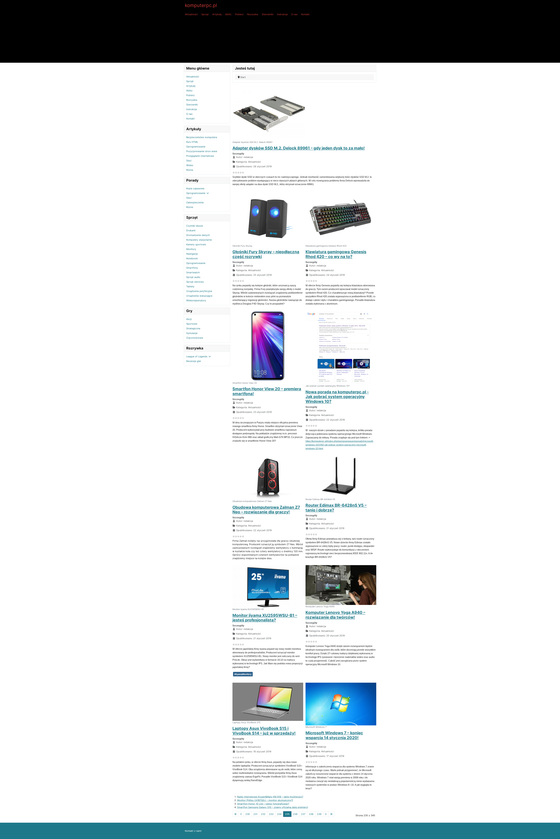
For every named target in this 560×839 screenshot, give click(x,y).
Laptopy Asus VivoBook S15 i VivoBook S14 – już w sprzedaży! (264, 731)
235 (287, 814)
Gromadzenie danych (198, 235)
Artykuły (217, 14)
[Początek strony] (555, 834)
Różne (189, 169)
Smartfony (192, 267)
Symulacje (191, 333)
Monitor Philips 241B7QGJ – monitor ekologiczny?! (265, 800)
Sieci (188, 160)
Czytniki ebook (194, 225)
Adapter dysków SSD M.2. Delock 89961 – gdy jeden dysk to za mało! (298, 148)
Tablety (190, 286)
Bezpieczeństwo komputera (201, 137)
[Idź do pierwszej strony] (235, 814)
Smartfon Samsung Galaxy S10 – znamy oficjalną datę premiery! (272, 807)
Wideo (189, 165)
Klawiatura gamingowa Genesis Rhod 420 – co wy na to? (336, 254)
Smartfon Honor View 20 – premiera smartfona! (266, 391)
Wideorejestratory (196, 300)
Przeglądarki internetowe (200, 155)
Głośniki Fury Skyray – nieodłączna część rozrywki (265, 254)
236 (295, 814)
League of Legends (196, 356)
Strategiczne (193, 328)
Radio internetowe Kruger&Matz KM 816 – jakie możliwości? (270, 796)
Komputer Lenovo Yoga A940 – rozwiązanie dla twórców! (335, 615)
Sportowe (191, 323)
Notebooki (192, 258)
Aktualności (191, 14)
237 (303, 814)
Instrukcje (282, 14)
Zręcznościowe (194, 337)
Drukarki (191, 230)
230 (247, 814)
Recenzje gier (193, 361)
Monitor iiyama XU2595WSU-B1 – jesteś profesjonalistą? (264, 618)
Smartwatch (193, 272)
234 (279, 814)
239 (319, 814)
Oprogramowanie (195, 146)
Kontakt (305, 14)
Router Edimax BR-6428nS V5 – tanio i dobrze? (336, 507)
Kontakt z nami (193, 830)
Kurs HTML (192, 141)
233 (271, 814)
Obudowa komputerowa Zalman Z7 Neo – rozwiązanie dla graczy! (266, 510)
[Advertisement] (280, 40)
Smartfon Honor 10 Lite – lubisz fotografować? (263, 803)
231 (255, 814)
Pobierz (239, 14)
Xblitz (228, 14)
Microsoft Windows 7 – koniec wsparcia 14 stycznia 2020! (334, 735)
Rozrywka (252, 14)
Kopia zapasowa (195, 188)
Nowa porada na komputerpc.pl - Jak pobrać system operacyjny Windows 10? (337, 397)
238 (311, 814)
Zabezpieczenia (195, 202)
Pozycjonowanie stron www (201, 151)
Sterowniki (267, 14)
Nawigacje (192, 253)
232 (263, 814)
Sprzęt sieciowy (195, 281)
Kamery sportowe (196, 244)
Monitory (191, 249)
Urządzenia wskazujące (199, 295)
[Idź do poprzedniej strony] (241, 814)
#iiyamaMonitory (242, 674)
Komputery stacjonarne (199, 239)
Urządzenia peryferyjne (199, 291)
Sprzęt (205, 14)
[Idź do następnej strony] (325, 814)
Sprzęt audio (193, 277)
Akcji (189, 319)
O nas (294, 14)
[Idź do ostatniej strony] (331, 814)
